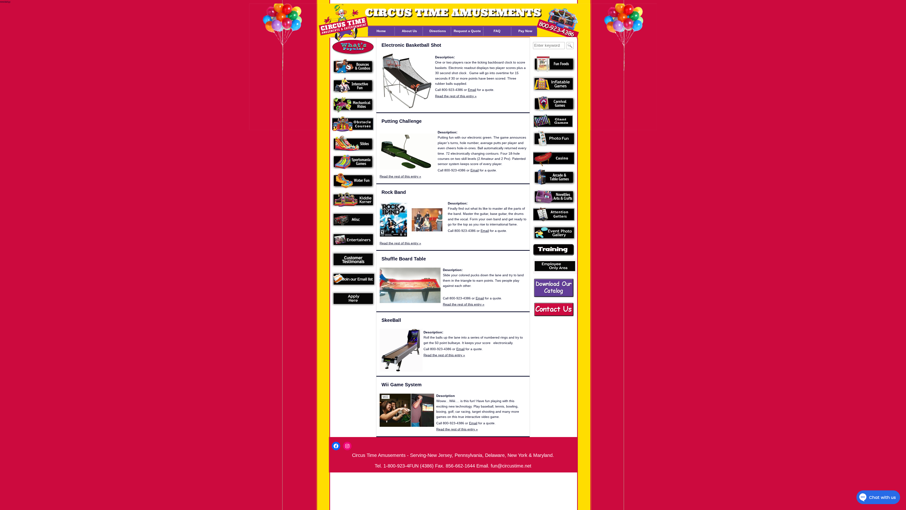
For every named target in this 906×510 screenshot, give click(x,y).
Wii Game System (402, 384)
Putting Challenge (402, 121)
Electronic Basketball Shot (411, 45)
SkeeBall (391, 320)
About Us (409, 31)
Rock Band (394, 192)
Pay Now (525, 31)
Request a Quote (467, 31)
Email (472, 90)
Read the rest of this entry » (456, 96)
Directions (437, 31)
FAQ (497, 31)
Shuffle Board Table (404, 258)
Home (381, 31)
